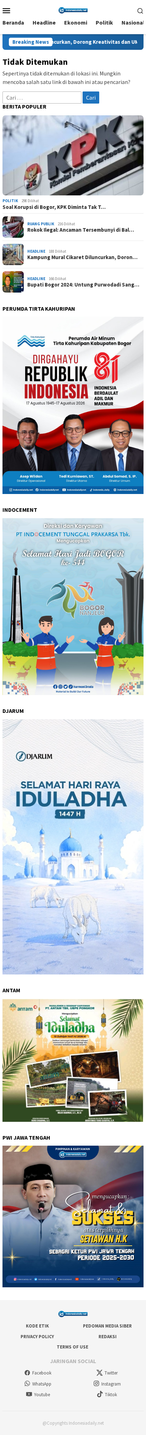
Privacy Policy (37, 1337)
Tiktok (111, 1395)
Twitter (111, 1373)
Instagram (111, 1384)
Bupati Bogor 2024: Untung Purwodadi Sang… (83, 285)
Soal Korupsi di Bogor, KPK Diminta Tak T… (54, 207)
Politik (10, 200)
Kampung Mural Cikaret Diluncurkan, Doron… (82, 257)
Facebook (41, 1373)
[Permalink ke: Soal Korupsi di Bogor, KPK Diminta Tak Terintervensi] (73, 155)
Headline (36, 251)
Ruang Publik (40, 223)
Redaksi (108, 1337)
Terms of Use (72, 1347)
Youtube (42, 1395)
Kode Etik (37, 1326)
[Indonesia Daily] (73, 9)
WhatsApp (41, 1384)
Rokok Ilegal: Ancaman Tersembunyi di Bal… (80, 230)
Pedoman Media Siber (107, 1326)
